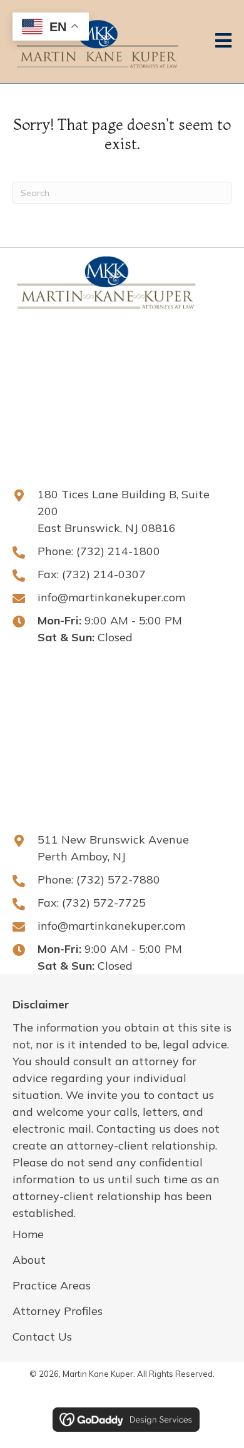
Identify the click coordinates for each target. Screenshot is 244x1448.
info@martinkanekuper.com (111, 597)
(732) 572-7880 (118, 879)
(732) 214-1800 (118, 551)
